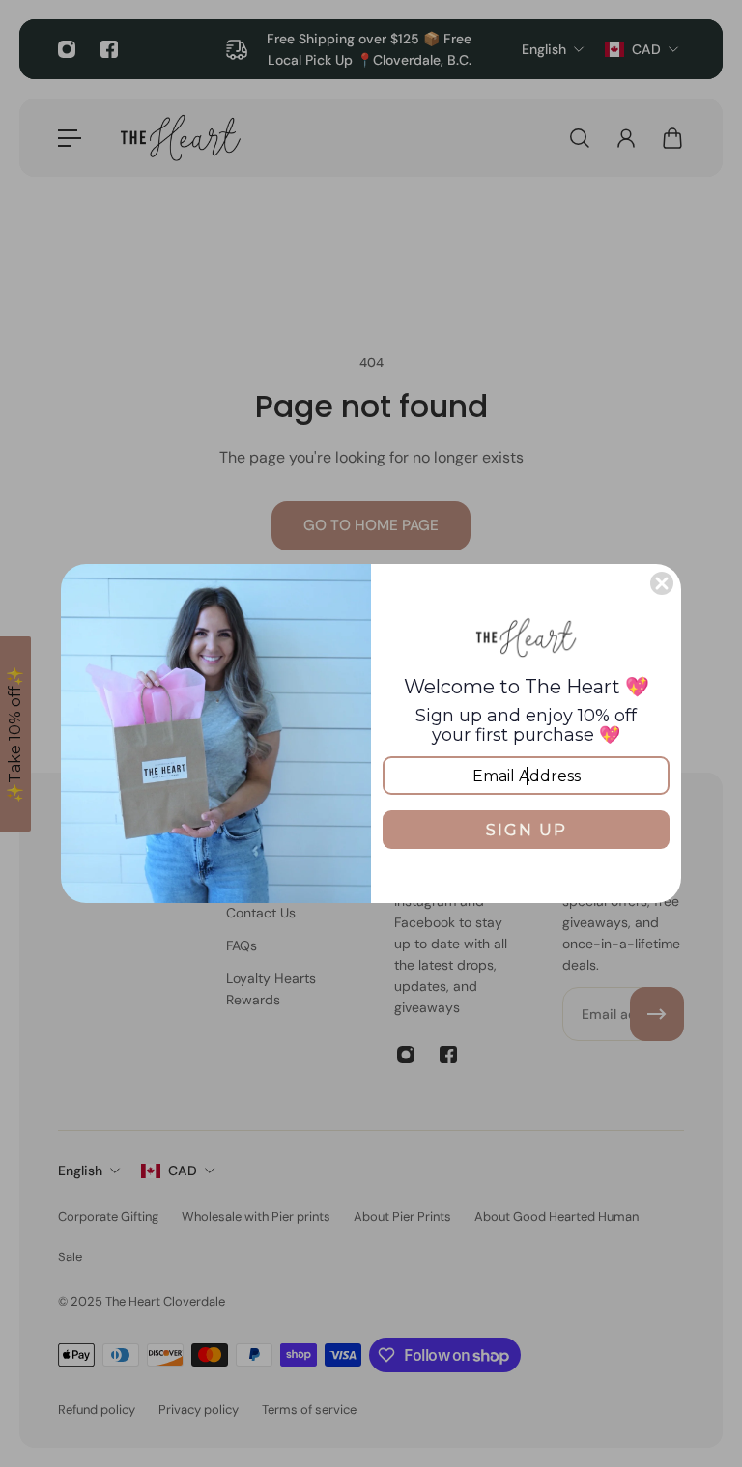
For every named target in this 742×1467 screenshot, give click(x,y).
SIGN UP (526, 830)
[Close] (661, 583)
